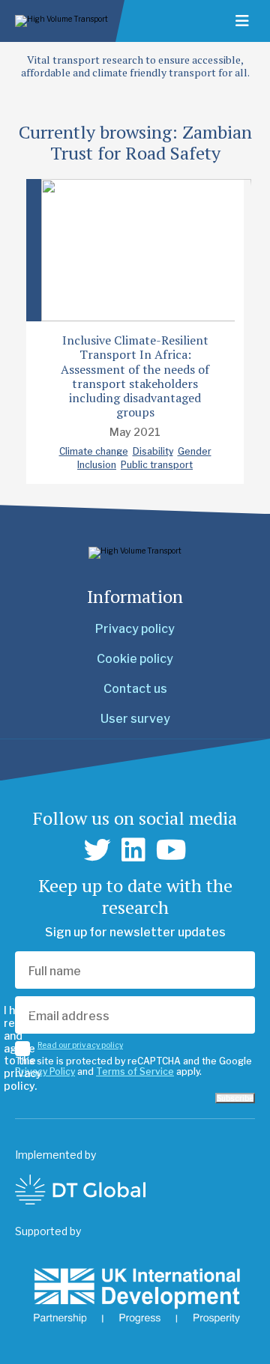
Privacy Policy (45, 1071)
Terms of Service (135, 1071)
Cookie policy (135, 659)
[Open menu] (242, 20)
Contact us (135, 689)
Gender (195, 451)
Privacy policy (135, 629)
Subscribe (235, 1098)
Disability (153, 451)
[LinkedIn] (134, 850)
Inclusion (96, 464)
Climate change (93, 451)
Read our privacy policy (80, 1044)
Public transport (157, 464)
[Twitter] (97, 850)
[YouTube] (171, 850)
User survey (135, 719)
